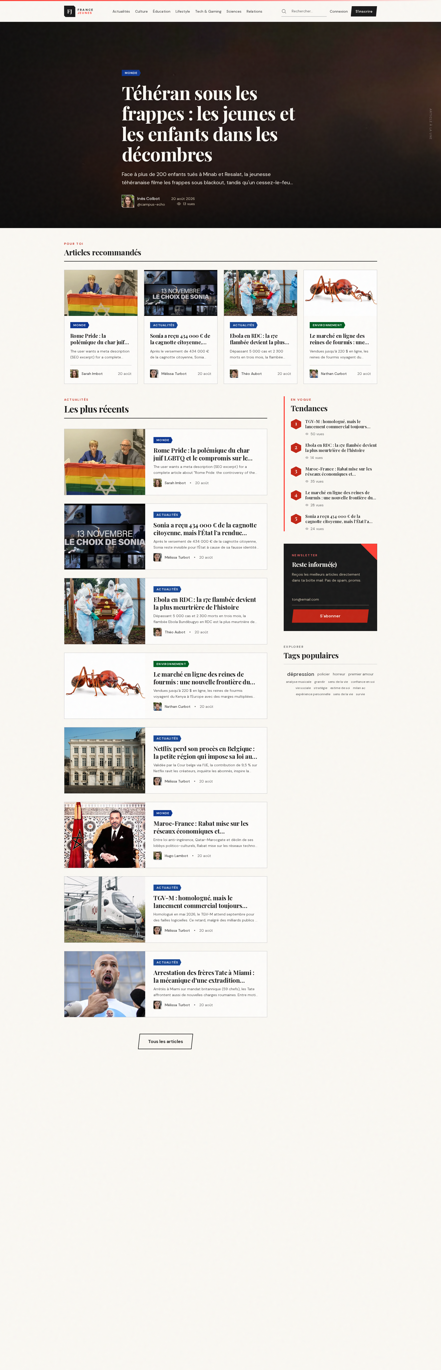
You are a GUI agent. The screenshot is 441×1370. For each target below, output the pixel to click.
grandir (319, 682)
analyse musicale (298, 682)
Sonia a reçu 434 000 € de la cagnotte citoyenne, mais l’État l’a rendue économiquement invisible (338, 519)
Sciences (234, 11)
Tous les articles (165, 1041)
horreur (339, 674)
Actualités (121, 11)
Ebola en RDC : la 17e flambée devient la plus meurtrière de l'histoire (341, 448)
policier (323, 674)
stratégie (320, 688)
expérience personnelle (313, 694)
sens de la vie (338, 682)
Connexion (339, 11)
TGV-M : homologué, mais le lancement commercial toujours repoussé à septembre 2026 (336, 424)
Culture (141, 11)
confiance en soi (363, 682)
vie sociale (303, 688)
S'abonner (330, 616)
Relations (254, 11)
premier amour (361, 674)
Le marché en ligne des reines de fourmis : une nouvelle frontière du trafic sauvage (339, 495)
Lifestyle (183, 11)
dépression (300, 674)
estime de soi (340, 688)
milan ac (359, 688)
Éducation (161, 11)
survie (360, 694)
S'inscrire (364, 11)
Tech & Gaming (208, 11)
